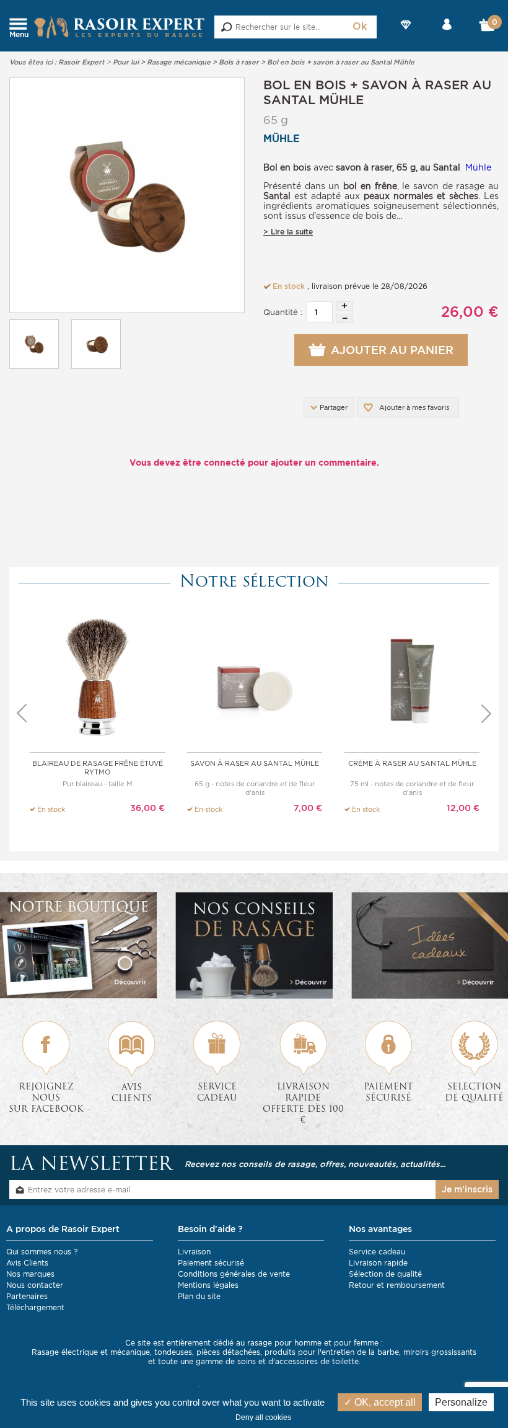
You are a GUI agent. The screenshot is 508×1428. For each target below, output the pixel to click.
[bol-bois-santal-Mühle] (127, 195)
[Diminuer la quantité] (344, 318)
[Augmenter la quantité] (344, 306)
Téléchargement (35, 1307)
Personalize (461, 1402)
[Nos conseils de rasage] (253, 945)
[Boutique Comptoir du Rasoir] (78, 945)
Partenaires (27, 1296)
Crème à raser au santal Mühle (412, 763)
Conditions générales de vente (234, 1274)
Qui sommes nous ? (41, 1251)
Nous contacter (34, 1285)
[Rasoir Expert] (119, 26)
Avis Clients (27, 1262)
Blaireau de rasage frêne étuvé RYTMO (97, 767)
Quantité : (282, 312)
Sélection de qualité (385, 1274)
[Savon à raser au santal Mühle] (254, 678)
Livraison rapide (378, 1262)
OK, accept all (384, 1402)
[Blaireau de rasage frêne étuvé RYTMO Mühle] (97, 678)
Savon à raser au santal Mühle (254, 763)
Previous (21, 713)
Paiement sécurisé (211, 1262)
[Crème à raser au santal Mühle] (412, 678)
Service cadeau (377, 1251)
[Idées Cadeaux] (429, 945)
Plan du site (199, 1296)
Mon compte (447, 35)
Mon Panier (487, 28)
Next (486, 713)
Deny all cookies (263, 1417)
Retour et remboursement (397, 1285)
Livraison (194, 1251)
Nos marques (30, 1274)
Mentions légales (208, 1285)
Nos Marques (406, 35)
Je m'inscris (467, 1189)
